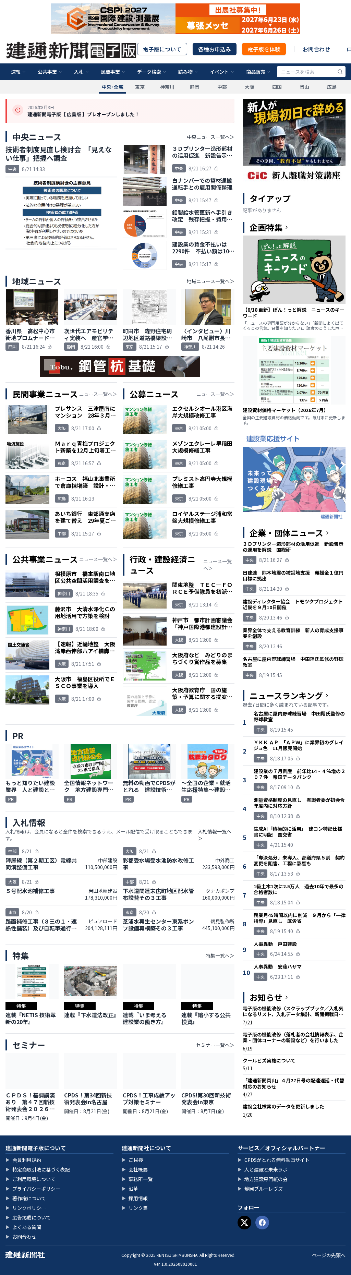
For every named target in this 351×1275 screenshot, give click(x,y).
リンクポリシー (25, 1207)
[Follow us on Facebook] (262, 1222)
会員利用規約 (23, 1159)
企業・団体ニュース (286, 532)
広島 (332, 86)
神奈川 (167, 86)
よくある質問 (23, 1227)
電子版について (162, 49)
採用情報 (135, 1198)
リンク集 (135, 1207)
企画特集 (266, 227)
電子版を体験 (263, 49)
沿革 (130, 1188)
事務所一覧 (137, 1179)
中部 (222, 86)
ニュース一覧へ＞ (98, 393)
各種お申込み (214, 49)
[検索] (340, 71)
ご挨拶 (132, 1159)
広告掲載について (28, 1217)
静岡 (194, 86)
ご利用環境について (30, 1179)
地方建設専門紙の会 (263, 1179)
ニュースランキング (286, 695)
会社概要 (135, 1169)
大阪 (249, 86)
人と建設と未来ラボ (263, 1169)
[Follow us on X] (244, 1222)
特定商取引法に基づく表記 (37, 1169)
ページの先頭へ (329, 1255)
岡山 (304, 86)
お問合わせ (316, 49)
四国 (277, 86)
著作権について (25, 1198)
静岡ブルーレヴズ (260, 1188)
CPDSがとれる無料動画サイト (274, 1159)
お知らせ (266, 997)
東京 (140, 86)
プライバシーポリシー (32, 1188)
